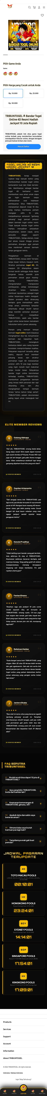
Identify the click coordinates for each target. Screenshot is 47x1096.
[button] (34, 7)
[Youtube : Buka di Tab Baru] (31, 1085)
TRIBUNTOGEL (14, 176)
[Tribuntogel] (6, 7)
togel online (21, 333)
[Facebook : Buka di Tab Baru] (15, 1085)
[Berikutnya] (44, 35)
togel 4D (30, 265)
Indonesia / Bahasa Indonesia (13, 1073)
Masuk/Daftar (23, 146)
